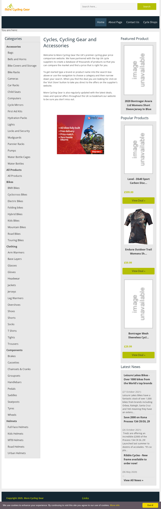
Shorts (12, 317)
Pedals (12, 388)
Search (146, 6)
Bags (10, 52)
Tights (11, 337)
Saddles (12, 395)
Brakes (12, 356)
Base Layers (15, 259)
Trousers (13, 344)
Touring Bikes (16, 240)
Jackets (12, 285)
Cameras (13, 78)
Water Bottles (16, 163)
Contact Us (132, 22)
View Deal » (138, 200)
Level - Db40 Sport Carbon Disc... (139, 181)
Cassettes (13, 362)
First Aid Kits (15, 111)
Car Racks (13, 85)
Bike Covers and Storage (22, 65)
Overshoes (14, 304)
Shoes (11, 311)
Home (100, 22)
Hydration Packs (17, 118)
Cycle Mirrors (15, 105)
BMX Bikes (14, 188)
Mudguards (14, 137)
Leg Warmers (15, 298)
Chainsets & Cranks (19, 369)
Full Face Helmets (18, 427)
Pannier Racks (16, 144)
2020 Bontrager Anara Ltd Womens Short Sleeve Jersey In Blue (138, 105)
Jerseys (12, 291)
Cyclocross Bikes (17, 194)
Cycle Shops (150, 22)
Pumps (12, 150)
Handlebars (15, 382)
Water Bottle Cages (19, 157)
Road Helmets (16, 446)
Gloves (12, 272)
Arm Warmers (16, 252)
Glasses (12, 265)
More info (114, 505)
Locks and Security (19, 131)
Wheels (12, 415)
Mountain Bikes (17, 227)
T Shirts (12, 331)
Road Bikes (14, 234)
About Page (115, 22)
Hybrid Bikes (15, 214)
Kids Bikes (13, 220)
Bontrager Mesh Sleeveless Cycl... (138, 335)
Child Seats (14, 92)
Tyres (11, 408)
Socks (11, 324)
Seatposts (13, 401)
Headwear (14, 278)
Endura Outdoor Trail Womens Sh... (138, 251)
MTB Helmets (15, 440)
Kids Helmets (15, 433)
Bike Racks (14, 72)
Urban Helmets (17, 453)
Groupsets (14, 375)
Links (85, 498)
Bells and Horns (17, 59)
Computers (14, 98)
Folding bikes (15, 207)
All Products (15, 176)
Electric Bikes (15, 201)
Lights (11, 124)
